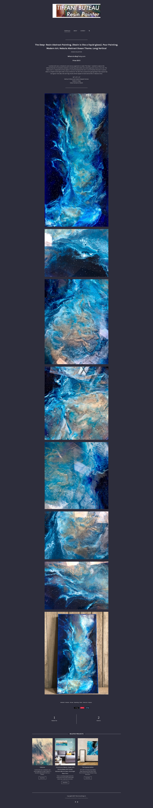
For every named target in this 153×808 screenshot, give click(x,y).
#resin (80, 702)
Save (83, 707)
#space (90, 702)
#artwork (62, 702)
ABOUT (75, 30)
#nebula (67, 702)
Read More (42, 777)
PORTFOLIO (67, 30)
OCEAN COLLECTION (76, 52)
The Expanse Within (87, 767)
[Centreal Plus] (76, 11)
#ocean (71, 702)
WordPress (85, 798)
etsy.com (82, 56)
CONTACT (82, 30)
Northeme (75, 798)
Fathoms (42, 767)
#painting (76, 702)
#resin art (85, 702)
